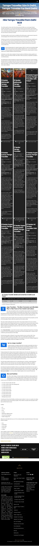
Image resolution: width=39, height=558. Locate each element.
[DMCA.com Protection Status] (6, 458)
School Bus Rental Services (19, 529)
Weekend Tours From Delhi (19, 524)
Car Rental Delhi (17, 485)
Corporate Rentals (17, 513)
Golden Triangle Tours (18, 515)
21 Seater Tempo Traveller (19, 502)
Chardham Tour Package (18, 518)
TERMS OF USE (29, 480)
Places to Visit (16, 505)
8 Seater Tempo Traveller (19, 491)
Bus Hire (15, 531)
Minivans (11, 434)
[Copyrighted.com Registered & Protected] (20, 458)
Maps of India (28, 489)
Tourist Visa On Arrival (30, 486)
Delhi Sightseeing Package (18, 482)
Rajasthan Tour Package (18, 520)
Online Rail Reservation (30, 488)
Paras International (19, 541)
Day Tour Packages (17, 522)
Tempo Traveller (17, 489)
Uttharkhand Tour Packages (19, 487)
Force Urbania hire (17, 527)
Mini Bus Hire (16, 534)
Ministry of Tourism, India (30, 485)
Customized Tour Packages (19, 536)
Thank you (16, 511)
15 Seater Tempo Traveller (19, 500)
